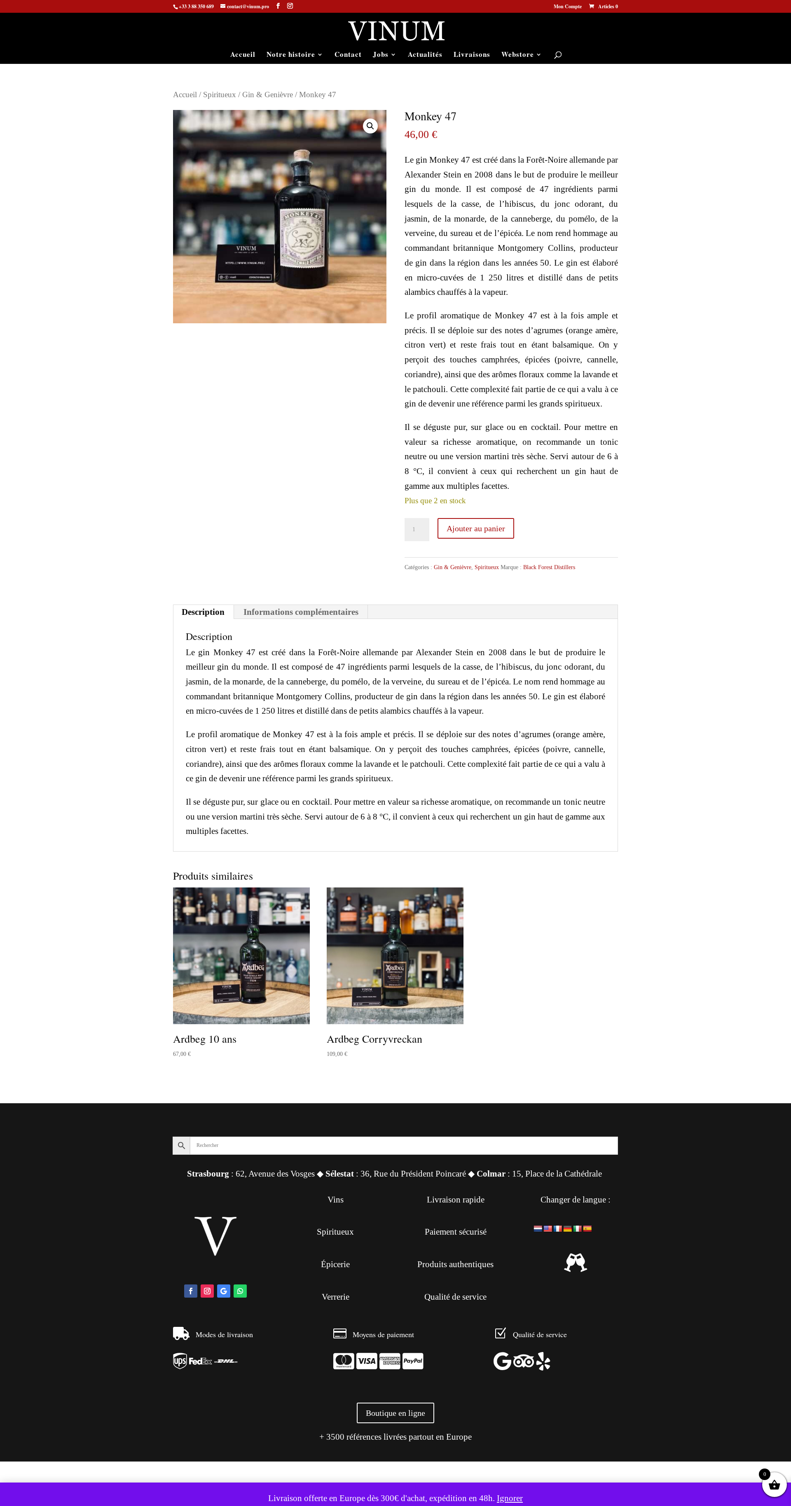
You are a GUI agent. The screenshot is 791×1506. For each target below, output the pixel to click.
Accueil (242, 55)
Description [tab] (203, 612)
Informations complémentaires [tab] (300, 612)
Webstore (517, 55)
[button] (370, 126)
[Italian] (577, 1229)
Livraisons (472, 55)
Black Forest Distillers (549, 567)
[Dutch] (538, 1229)
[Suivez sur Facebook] (190, 1291)
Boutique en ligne (395, 1412)
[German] (567, 1229)
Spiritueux (219, 94)
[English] (547, 1229)
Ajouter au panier (476, 528)
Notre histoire (291, 55)
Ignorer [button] (510, 1498)
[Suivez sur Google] (223, 1291)
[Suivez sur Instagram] (207, 1291)
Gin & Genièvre (267, 94)
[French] (557, 1229)
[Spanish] (587, 1229)
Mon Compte (568, 7)
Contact (348, 55)
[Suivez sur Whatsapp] (240, 1291)
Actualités (425, 55)
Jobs (380, 55)
